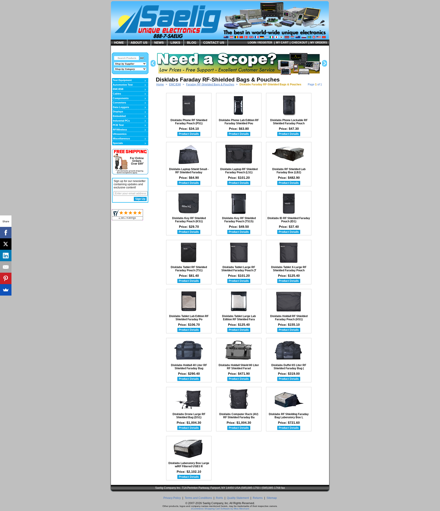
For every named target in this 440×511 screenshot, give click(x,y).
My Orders (318, 42)
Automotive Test (122, 85)
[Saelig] (175, 33)
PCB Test (118, 125)
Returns (258, 498)
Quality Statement (238, 498)
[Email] (5, 267)
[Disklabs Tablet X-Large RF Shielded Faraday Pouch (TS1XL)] (288, 252)
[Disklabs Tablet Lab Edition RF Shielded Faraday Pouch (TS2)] (188, 301)
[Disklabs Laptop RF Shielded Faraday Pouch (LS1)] (238, 154)
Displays (117, 111)
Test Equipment (122, 80)
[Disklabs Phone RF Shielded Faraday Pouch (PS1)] (188, 105)
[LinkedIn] (5, 255)
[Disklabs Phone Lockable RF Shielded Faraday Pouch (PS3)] (288, 105)
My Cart (282, 42)
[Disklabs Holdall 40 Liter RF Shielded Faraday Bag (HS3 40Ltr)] (188, 350)
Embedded (119, 116)
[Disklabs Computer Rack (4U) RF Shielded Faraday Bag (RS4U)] (238, 399)
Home (160, 84)
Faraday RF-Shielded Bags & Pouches (210, 84)
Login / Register (260, 42)
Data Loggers (120, 107)
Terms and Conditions (198, 498)
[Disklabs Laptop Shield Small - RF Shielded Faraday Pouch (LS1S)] (188, 154)
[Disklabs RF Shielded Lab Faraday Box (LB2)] (288, 154)
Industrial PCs (121, 120)
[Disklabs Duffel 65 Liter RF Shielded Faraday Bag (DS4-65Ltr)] (288, 350)
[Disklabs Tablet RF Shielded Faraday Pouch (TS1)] (188, 252)
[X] (5, 244)
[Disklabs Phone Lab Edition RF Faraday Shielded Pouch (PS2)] (238, 105)
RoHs (219, 498)
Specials (117, 143)
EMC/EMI (175, 84)
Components (120, 98)
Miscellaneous (121, 138)
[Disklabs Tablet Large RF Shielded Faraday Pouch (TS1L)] (238, 252)
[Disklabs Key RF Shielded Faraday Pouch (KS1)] (188, 203)
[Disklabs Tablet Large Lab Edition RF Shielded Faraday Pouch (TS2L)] (238, 301)
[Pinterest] (5, 278)
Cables (116, 93)
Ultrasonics (119, 134)
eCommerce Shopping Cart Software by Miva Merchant (220, 508)
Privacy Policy (172, 498)
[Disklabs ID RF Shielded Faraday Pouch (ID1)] (288, 203)
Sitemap (272, 498)
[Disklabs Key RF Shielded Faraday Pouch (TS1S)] (238, 203)
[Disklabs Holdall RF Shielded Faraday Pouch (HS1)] (288, 301)
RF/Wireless (119, 129)
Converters (119, 102)
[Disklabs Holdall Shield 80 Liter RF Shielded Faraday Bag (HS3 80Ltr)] (238, 350)
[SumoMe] (5, 290)
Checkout (299, 42)
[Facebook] (5, 232)
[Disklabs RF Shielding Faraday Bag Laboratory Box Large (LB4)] (288, 399)
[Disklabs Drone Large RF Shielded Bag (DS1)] (188, 399)
